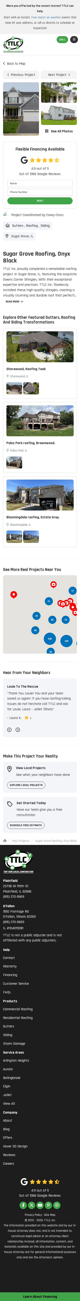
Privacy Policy (33, 1215)
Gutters (8, 1026)
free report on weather (46, 17)
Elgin (6, 1086)
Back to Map (16, 63)
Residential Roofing (18, 1017)
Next (40, 201)
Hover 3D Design (15, 1146)
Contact (9, 957)
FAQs (7, 992)
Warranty (10, 966)
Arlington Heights (16, 1060)
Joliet (7, 1095)
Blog (6, 1129)
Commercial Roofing (18, 1009)
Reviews (9, 1155)
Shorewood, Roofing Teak (26, 369)
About (7, 1120)
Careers (8, 1163)
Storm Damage (14, 1043)
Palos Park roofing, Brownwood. (30, 443)
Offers (7, 1137)
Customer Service (16, 983)
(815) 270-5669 (17, 888)
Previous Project (23, 74)
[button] (13, 594)
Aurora (8, 1069)
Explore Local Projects (26, 785)
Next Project (57, 74)
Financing (10, 975)
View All (9, 1103)
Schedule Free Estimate (26, 825)
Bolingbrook (11, 1077)
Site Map (49, 1215)
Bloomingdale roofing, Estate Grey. (32, 517)
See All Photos (61, 131)
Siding (7, 1035)
